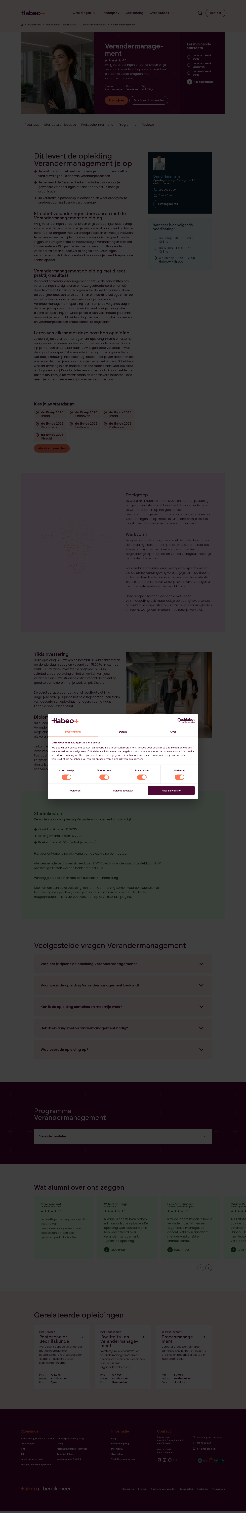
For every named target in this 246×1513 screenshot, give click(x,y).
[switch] (104, 777)
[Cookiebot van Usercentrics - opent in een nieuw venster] (180, 720)
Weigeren (74, 790)
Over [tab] (173, 731)
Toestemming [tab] (73, 731)
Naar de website (171, 790)
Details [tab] (123, 731)
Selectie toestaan (123, 790)
